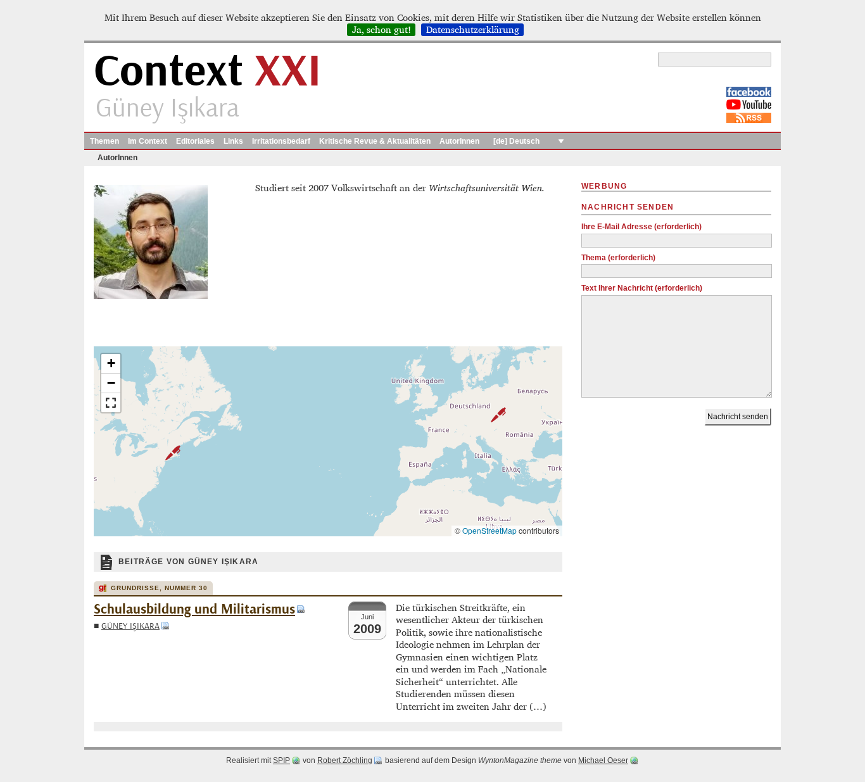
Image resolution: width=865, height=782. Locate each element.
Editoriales (195, 141)
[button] (491, 414)
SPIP (281, 760)
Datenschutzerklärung (472, 29)
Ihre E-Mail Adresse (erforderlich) (641, 226)
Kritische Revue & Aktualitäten (375, 141)
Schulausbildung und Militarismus (194, 609)
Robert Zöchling (344, 760)
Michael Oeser (603, 760)
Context (207, 72)
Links (233, 141)
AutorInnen (459, 141)
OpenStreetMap (489, 530)
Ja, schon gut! (381, 29)
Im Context (147, 141)
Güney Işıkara (130, 626)
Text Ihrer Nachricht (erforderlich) (641, 288)
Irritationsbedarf (281, 141)
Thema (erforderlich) (618, 257)
